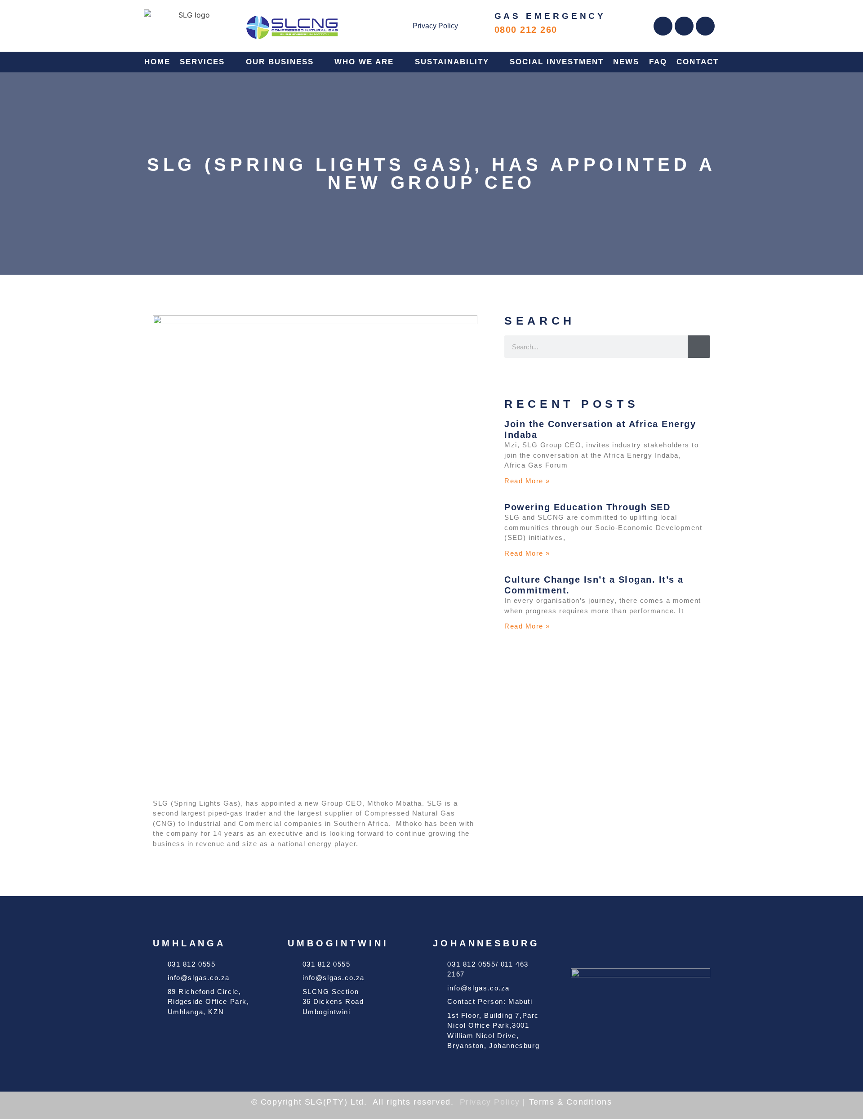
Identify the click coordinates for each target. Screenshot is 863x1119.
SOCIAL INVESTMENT (557, 62)
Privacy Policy (435, 26)
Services (202, 62)
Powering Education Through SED (587, 507)
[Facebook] (663, 26)
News (626, 62)
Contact (697, 62)
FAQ (658, 62)
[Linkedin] (684, 26)
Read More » (527, 481)
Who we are (364, 62)
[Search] (699, 346)
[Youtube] (705, 26)
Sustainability (452, 62)
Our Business (280, 62)
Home (157, 62)
